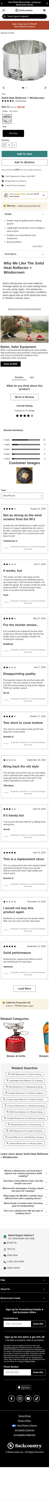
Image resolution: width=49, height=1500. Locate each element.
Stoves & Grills (7, 33)
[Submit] (4, 16)
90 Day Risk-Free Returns (15, 181)
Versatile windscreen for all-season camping (26, 1118)
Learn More (37, 246)
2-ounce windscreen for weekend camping (26, 1106)
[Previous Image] (4, 88)
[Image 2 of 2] (26, 87)
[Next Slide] (47, 3)
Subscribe (38, 1323)
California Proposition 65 (28, 205)
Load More (24, 988)
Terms (25, 1361)
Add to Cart (24, 154)
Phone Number (11, 1367)
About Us (5, 1289)
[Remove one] (4, 145)
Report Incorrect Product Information (24, 309)
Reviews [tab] (19, 377)
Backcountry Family (10, 1298)
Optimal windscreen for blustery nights (26, 1143)
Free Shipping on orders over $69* (19, 176)
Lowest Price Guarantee (14, 185)
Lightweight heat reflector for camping (26, 1080)
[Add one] (14, 145)
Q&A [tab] (32, 377)
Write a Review (24, 397)
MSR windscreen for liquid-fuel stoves (26, 1131)
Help (3, 1280)
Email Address (11, 1318)
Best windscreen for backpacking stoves (26, 1087)
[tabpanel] (24, 690)
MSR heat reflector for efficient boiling (26, 1112)
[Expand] (43, 195)
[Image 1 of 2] (23, 87)
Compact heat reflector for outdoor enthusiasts (26, 1099)
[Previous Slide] (2, 3)
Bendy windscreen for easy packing (26, 1124)
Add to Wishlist (24, 162)
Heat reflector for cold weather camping (26, 1137)
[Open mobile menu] (3, 10)
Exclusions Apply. (10, 1348)
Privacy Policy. (34, 1361)
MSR (3, 94)
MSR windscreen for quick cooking (26, 1074)
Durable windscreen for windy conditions (26, 1093)
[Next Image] (45, 88)
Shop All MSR (10, 363)
